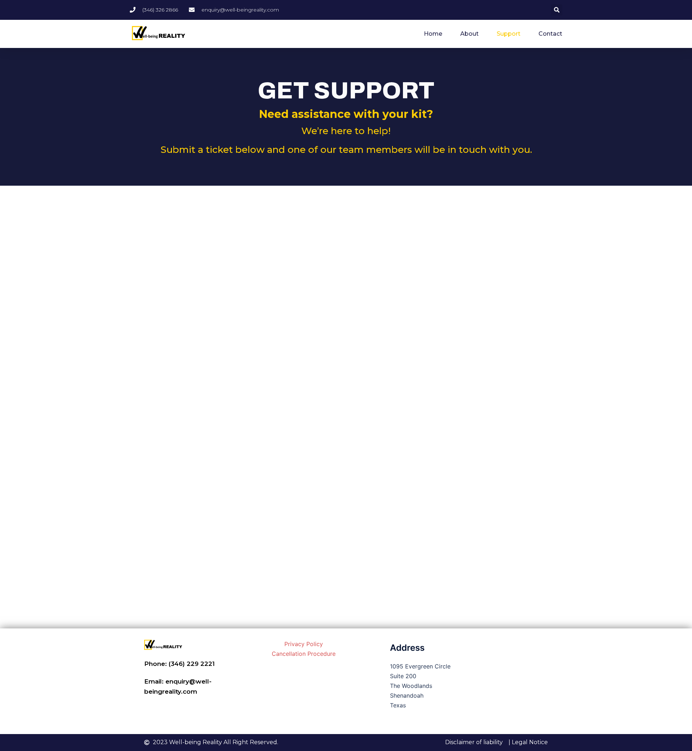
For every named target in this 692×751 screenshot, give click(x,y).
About (469, 33)
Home (433, 33)
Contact (550, 33)
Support (508, 33)
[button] (556, 10)
